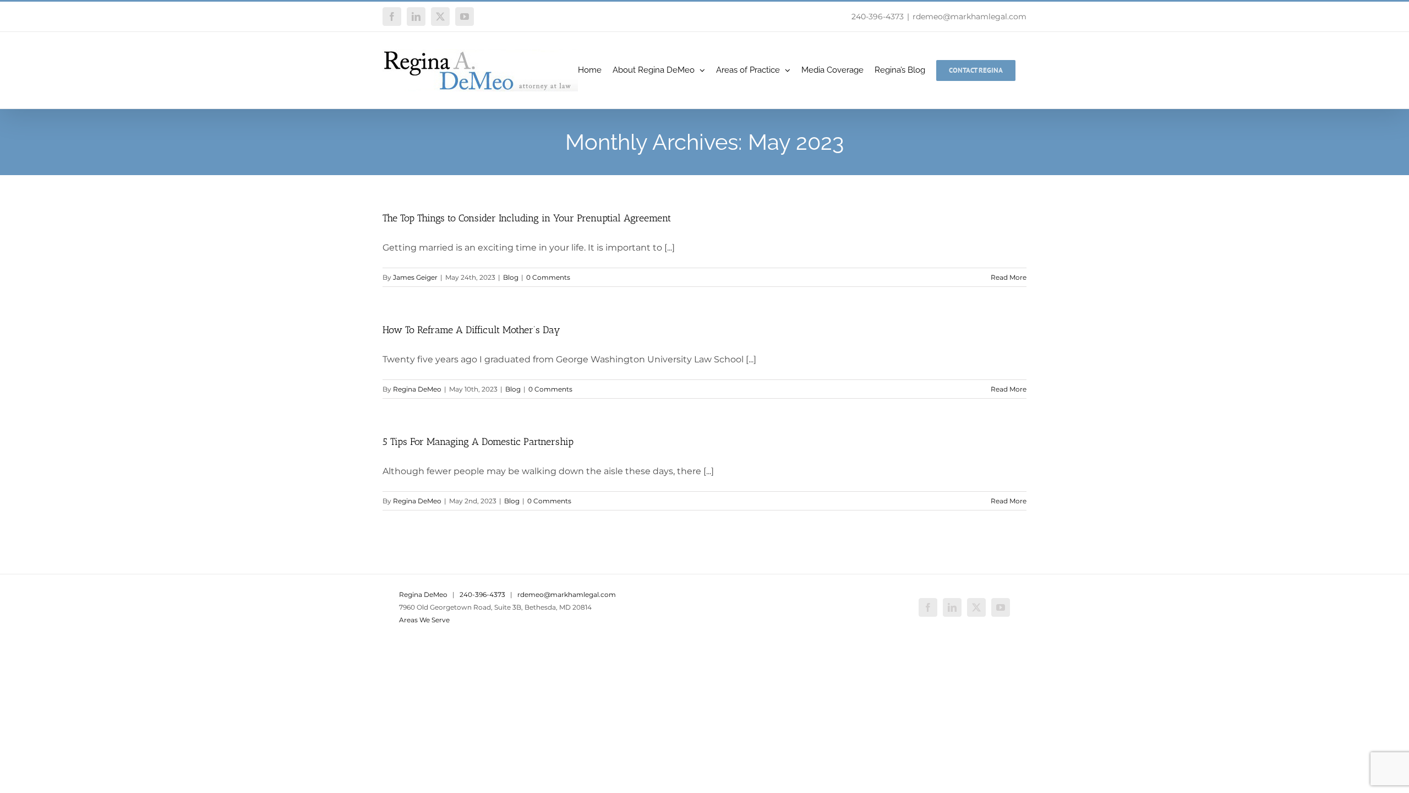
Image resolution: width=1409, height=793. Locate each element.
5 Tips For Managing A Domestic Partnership (478, 442)
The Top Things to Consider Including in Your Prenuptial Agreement (527, 218)
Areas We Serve (424, 620)
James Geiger (415, 277)
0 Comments (548, 277)
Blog (510, 277)
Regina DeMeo (417, 389)
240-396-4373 (877, 16)
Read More (1008, 277)
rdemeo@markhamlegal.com (969, 16)
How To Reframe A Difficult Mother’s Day (471, 330)
